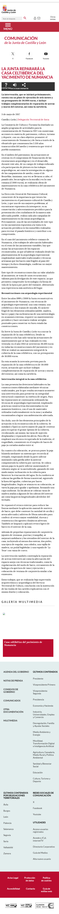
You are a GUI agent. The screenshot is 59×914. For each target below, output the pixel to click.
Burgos (6, 811)
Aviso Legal (12, 878)
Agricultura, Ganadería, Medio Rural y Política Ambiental (44, 755)
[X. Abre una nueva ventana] (13, 54)
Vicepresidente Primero (44, 684)
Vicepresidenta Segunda (40, 692)
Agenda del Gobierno (16, 672)
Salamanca (8, 829)
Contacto (30, 888)
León (5, 817)
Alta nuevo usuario (42, 859)
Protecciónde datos (29, 879)
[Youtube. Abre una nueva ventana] (46, 54)
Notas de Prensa (13, 680)
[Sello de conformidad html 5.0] (26, 907)
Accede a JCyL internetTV (39, 839)
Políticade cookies (46, 879)
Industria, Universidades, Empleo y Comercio (43, 714)
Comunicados (11, 700)
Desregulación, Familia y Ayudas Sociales (43, 724)
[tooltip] (35, 18)
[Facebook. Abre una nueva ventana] (29, 54)
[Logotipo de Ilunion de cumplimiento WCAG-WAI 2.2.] (44, 907)
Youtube (37, 814)
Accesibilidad (13, 888)
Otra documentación (13, 710)
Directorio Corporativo (44, 846)
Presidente (38, 678)
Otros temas (53, 18)
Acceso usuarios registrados (40, 830)
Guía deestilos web (46, 890)
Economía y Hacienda (43, 705)
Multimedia (10, 720)
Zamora (7, 853)
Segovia (7, 835)
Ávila (5, 804)
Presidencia (38, 699)
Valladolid (8, 847)
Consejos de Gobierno (10, 690)
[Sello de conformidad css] (11, 907)
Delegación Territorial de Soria (33, 119)
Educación (38, 772)
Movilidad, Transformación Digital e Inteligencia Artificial (43, 743)
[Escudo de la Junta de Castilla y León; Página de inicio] (9, 13)
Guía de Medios (40, 852)
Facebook (37, 808)
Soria (5, 841)
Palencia (7, 823)
